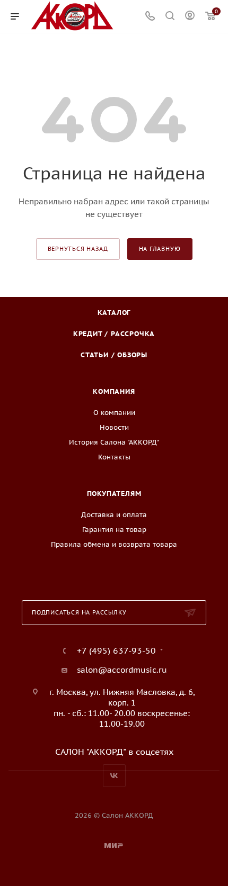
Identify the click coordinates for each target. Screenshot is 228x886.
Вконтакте (114, 775)
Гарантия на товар (114, 529)
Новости (114, 427)
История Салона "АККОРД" (114, 442)
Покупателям (114, 493)
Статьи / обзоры (114, 354)
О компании (114, 412)
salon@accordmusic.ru (122, 670)
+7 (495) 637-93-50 (116, 650)
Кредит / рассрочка (114, 333)
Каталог (114, 312)
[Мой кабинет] (190, 17)
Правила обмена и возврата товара (114, 544)
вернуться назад (78, 248)
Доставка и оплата (114, 514)
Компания (114, 391)
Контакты (114, 457)
